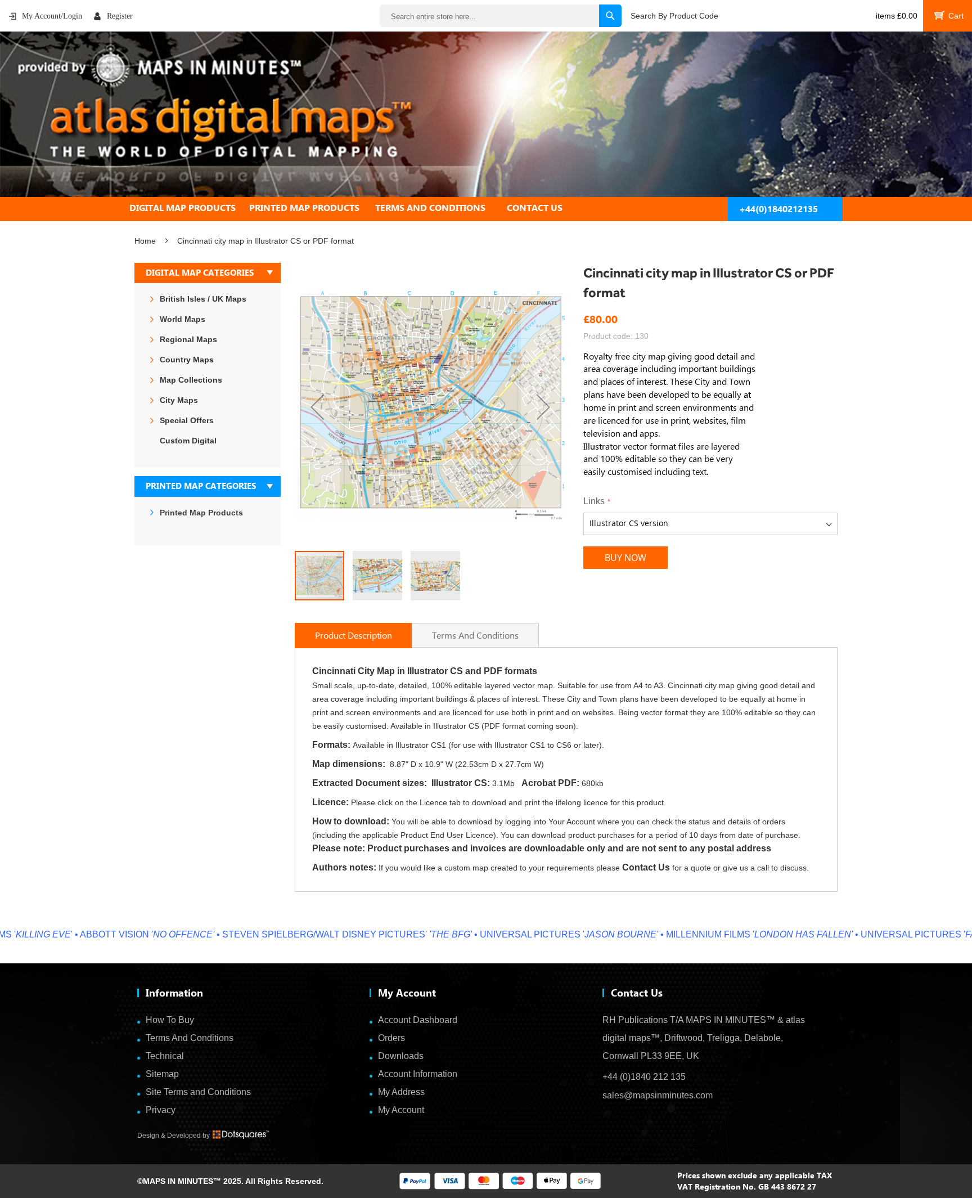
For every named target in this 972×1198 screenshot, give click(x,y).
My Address (401, 1092)
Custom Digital (188, 440)
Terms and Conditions (475, 635)
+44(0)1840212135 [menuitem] (778, 208)
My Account (401, 1110)
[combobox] (501, 16)
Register (120, 16)
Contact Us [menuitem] (534, 207)
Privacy (161, 1110)
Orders (391, 1038)
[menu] (486, 207)
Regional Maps (188, 339)
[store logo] (486, 114)
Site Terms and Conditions (198, 1092)
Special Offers (187, 420)
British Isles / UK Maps (203, 298)
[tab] (486, 207)
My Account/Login (52, 16)
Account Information (417, 1074)
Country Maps (187, 359)
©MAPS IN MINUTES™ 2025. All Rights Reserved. (230, 1181)
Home (145, 240)
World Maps (182, 319)
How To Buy (170, 1020)
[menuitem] (189, 207)
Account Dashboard (417, 1020)
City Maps (179, 400)
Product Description (353, 635)
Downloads (401, 1056)
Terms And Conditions (189, 1038)
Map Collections (191, 379)
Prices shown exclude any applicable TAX (754, 1175)
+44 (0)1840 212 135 (644, 1077)
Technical (165, 1056)
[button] (317, 406)
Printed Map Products (201, 512)
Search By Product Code (674, 15)
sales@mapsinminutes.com (657, 1095)
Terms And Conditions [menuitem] (430, 207)
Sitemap (162, 1074)
